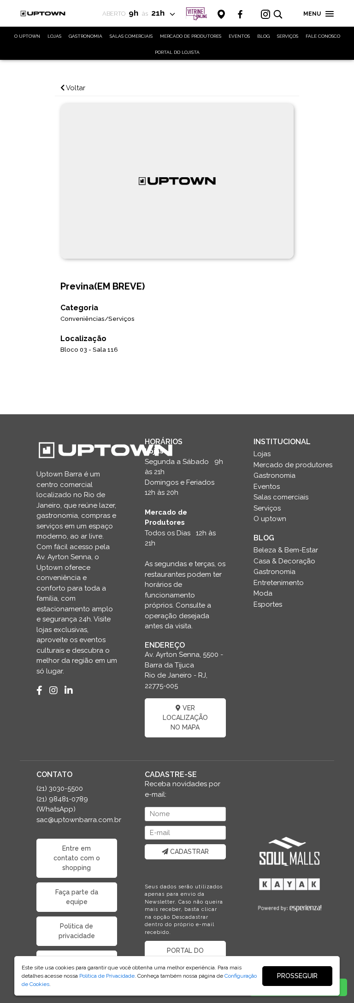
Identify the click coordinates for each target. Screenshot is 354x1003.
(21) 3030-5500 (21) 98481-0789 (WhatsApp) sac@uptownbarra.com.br (77, 804)
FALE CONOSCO (323, 36)
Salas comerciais (281, 497)
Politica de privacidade (77, 930)
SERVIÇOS (287, 36)
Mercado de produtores (293, 465)
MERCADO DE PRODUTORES (190, 36)
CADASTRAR (188, 851)
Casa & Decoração (284, 561)
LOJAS (54, 36)
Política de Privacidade (107, 976)
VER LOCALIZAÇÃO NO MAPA (185, 717)
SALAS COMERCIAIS (131, 36)
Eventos (267, 486)
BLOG (263, 36)
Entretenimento (279, 583)
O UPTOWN (27, 36)
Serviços (267, 508)
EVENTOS (239, 36)
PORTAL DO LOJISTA (177, 52)
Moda (263, 593)
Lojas (262, 454)
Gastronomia (274, 475)
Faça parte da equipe (76, 896)
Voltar (75, 88)
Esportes (268, 604)
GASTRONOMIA (85, 36)
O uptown (270, 519)
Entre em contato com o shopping (76, 858)
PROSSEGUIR (297, 976)
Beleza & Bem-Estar (286, 550)
